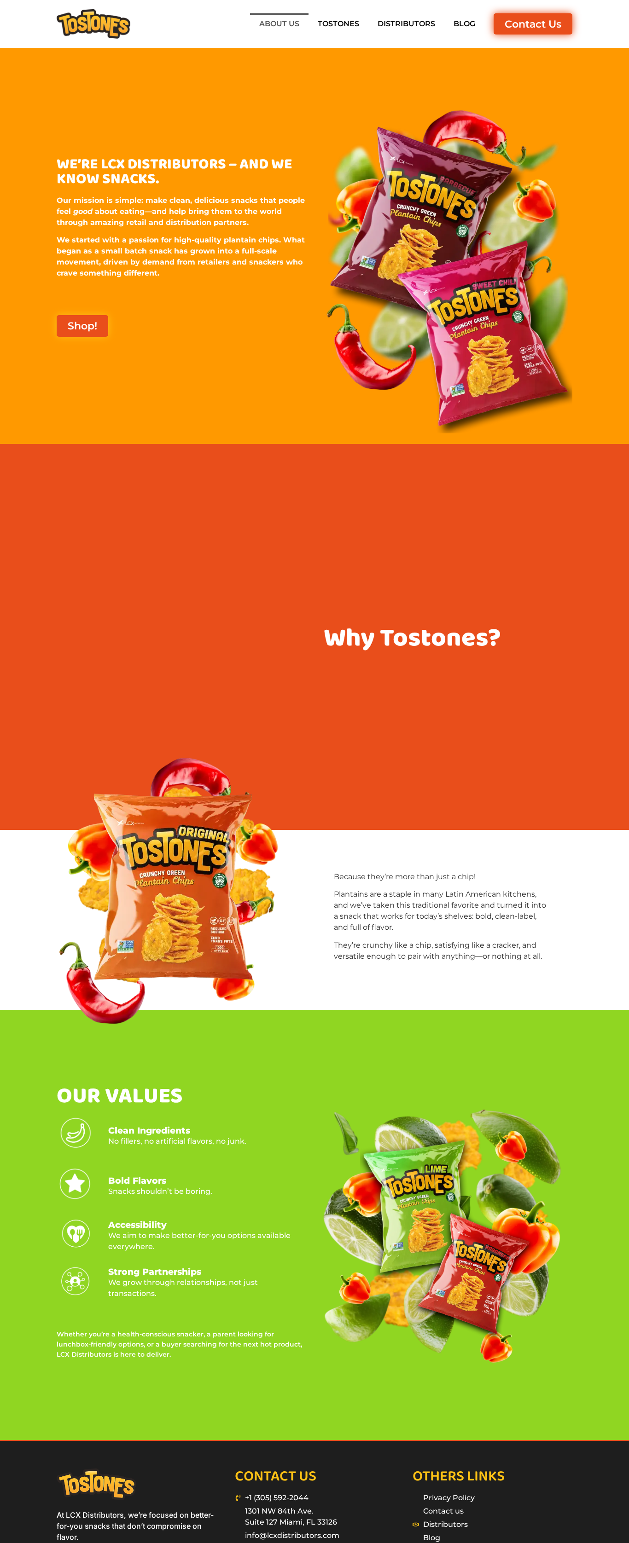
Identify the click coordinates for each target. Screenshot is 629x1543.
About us (279, 23)
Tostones (338, 23)
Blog (464, 23)
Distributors (406, 23)
